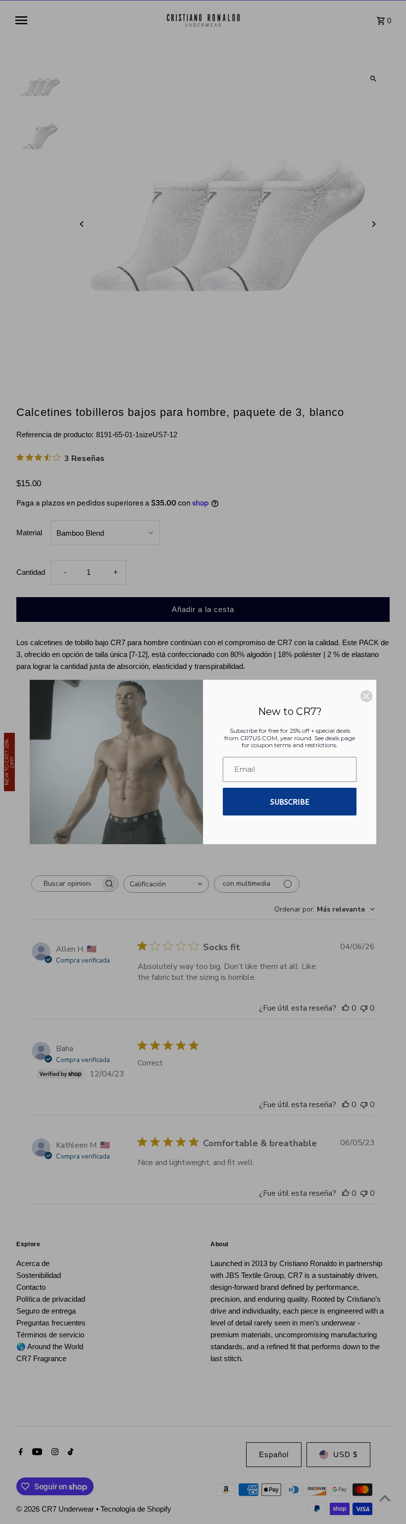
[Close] (366, 696)
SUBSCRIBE (289, 802)
